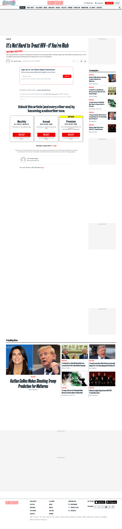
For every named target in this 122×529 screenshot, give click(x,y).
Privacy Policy (71, 151)
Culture (51, 510)
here (42, 167)
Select (22, 135)
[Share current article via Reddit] (85, 61)
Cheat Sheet (30, 7)
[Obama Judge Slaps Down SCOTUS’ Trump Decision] (112, 132)
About (31, 517)
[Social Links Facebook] (95, 507)
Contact (36, 517)
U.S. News (92, 7)
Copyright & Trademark (100, 517)
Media (45, 7)
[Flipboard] (113, 507)
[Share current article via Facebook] (73, 61)
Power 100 (77, 7)
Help (53, 517)
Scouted (99, 7)
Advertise (48, 517)
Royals (58, 7)
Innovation (84, 7)
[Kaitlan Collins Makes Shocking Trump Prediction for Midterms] (112, 81)
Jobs (43, 517)
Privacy (57, 517)
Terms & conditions (87, 517)
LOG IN (117, 3)
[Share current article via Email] (81, 61)
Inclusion (78, 517)
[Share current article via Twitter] (77, 61)
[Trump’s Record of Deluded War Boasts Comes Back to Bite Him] (112, 107)
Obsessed (51, 7)
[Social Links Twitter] (99, 507)
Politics (63, 7)
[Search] (120, 8)
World (51, 507)
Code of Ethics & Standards (68, 517)
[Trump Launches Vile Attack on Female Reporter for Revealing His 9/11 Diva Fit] (112, 119)
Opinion (70, 7)
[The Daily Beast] (55, 3)
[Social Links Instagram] (102, 507)
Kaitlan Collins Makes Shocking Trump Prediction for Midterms (33, 383)
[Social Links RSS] (109, 507)
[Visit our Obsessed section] (14, 3)
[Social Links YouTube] (106, 507)
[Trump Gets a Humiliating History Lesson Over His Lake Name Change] (112, 94)
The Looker (39, 7)
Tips (40, 517)
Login (55, 146)
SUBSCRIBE (109, 3)
